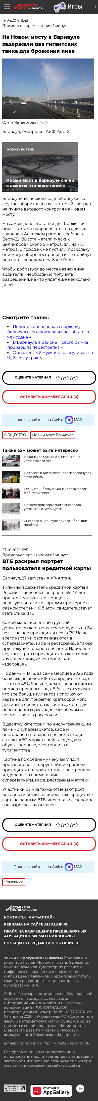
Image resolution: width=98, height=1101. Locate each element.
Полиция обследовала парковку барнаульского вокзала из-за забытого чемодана (48, 332)
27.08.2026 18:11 (15, 550)
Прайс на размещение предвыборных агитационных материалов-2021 (45, 933)
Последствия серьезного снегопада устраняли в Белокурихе (52, 507)
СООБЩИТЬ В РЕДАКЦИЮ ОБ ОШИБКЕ (41, 943)
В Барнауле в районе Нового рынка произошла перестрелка (47, 345)
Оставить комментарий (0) (49, 396)
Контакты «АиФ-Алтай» (29, 917)
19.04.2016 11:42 (15, 20)
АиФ (43, 122)
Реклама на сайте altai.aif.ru (36, 924)
